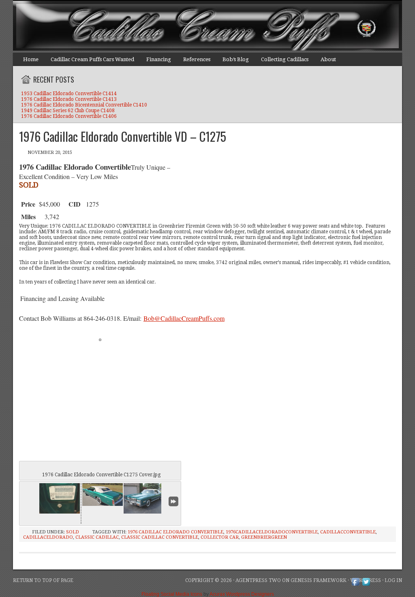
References (196, 59)
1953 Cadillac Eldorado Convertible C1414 (69, 93)
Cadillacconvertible (348, 532)
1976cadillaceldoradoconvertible (272, 532)
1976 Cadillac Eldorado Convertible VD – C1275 (122, 136)
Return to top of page (43, 580)
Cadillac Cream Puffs (199, 26)
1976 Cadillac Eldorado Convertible (175, 532)
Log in (393, 580)
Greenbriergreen (264, 537)
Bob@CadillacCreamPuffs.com (184, 318)
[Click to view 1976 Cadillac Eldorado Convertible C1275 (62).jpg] (144, 498)
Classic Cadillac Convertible (159, 537)
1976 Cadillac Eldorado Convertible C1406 (69, 116)
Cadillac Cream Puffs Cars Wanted (92, 59)
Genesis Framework (319, 580)
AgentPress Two (258, 580)
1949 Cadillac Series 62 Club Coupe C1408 (68, 110)
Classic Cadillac (97, 537)
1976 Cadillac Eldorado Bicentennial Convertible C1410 (84, 105)
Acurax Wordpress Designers (242, 594)
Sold (72, 532)
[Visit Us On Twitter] (366, 585)
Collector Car (220, 537)
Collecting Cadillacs (284, 59)
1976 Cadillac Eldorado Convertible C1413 (69, 99)
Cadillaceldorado (48, 537)
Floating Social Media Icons (171, 594)
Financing (158, 59)
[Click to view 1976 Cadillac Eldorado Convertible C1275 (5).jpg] (59, 498)
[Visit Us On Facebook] (355, 585)
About (328, 59)
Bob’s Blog (235, 59)
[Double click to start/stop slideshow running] (102, 494)
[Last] (173, 501)
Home (31, 59)
